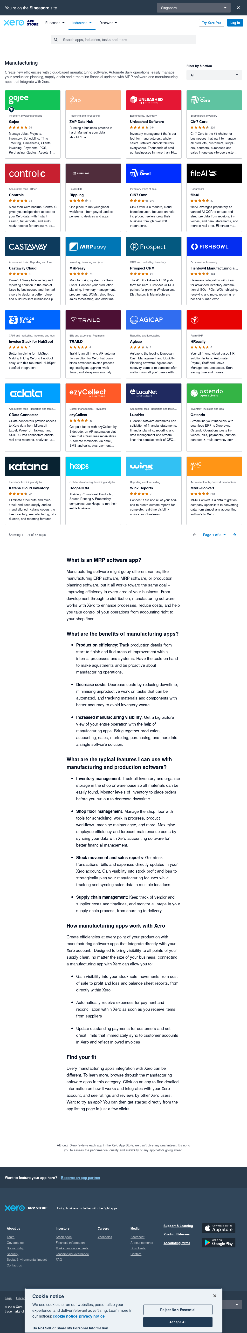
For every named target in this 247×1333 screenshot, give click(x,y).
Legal (8, 1298)
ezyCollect (78, 414)
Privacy (21, 1298)
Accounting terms (177, 1242)
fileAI (195, 194)
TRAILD (76, 341)
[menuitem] (55, 22)
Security (12, 1254)
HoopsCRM (79, 488)
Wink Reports (141, 488)
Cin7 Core (199, 121)
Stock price (64, 1236)
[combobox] (129, 39)
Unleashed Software (147, 121)
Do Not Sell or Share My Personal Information (70, 1328)
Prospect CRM (142, 268)
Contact (135, 1254)
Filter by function (199, 65)
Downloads (138, 1248)
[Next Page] (234, 535)
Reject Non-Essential (177, 1309)
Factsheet (137, 1236)
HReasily (198, 341)
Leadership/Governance (72, 1254)
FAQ (59, 1259)
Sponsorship (15, 1248)
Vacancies (105, 1236)
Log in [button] (235, 22)
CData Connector (23, 414)
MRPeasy (77, 268)
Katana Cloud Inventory (29, 488)
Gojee (14, 121)
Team (10, 1236)
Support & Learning (178, 1225)
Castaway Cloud (22, 268)
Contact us (14, 1265)
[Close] (238, 8)
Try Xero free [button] (211, 22)
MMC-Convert (202, 488)
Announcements (141, 1242)
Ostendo (198, 414)
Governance (15, 1242)
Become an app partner (80, 1177)
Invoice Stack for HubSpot (31, 341)
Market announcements (72, 1248)
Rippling (76, 194)
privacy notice (92, 1316)
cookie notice (65, 1316)
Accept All (177, 1322)
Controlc (16, 194)
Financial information (70, 1242)
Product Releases (177, 1234)
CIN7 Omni (139, 194)
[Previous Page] (194, 535)
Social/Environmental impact (27, 1259)
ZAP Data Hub (81, 121)
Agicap (136, 341)
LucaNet (137, 414)
